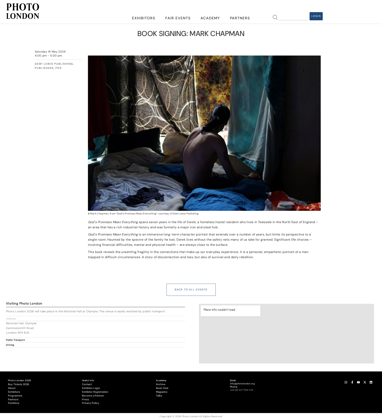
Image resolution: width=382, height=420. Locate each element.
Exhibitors (143, 18)
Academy (210, 18)
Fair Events (178, 18)
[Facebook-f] (352, 382)
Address (11, 318)
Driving (10, 345)
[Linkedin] (371, 382)
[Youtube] (358, 382)
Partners (240, 18)
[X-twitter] (365, 382)
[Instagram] (346, 382)
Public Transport (15, 340)
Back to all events (191, 289)
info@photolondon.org (242, 383)
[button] (95, 318)
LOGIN (316, 16)
